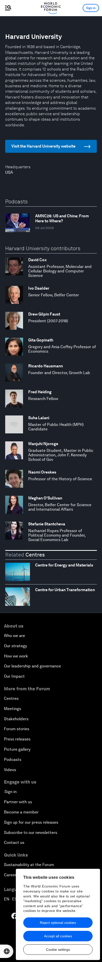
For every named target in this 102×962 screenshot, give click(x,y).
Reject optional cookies (58, 923)
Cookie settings (58, 950)
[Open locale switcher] (6, 951)
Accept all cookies (58, 936)
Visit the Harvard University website (43, 146)
